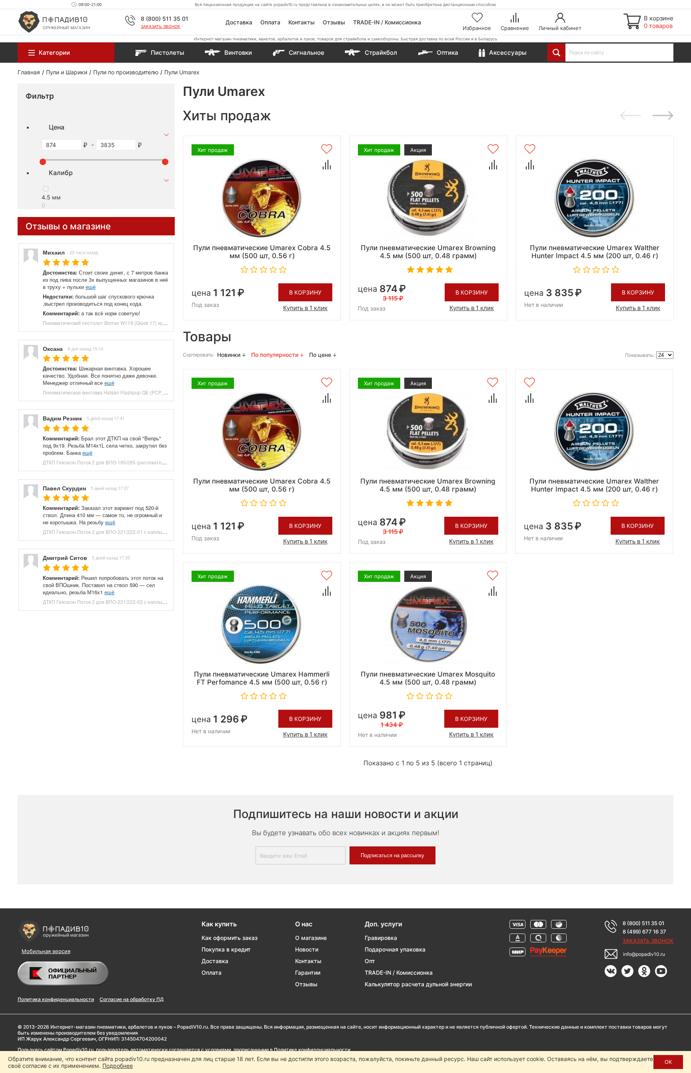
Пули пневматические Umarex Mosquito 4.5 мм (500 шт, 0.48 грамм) (428, 678)
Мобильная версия (46, 951)
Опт (370, 961)
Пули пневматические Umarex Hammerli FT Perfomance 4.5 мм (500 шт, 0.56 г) (262, 678)
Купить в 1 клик (305, 308)
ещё (91, 287)
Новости (306, 949)
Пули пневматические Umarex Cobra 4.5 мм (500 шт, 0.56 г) (262, 252)
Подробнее (117, 1065)
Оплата (270, 22)
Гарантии (307, 972)
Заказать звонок (160, 26)
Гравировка (381, 937)
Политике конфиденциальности (312, 1050)
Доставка (239, 22)
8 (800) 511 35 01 (164, 18)
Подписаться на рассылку (392, 855)
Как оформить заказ (230, 937)
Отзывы (334, 22)
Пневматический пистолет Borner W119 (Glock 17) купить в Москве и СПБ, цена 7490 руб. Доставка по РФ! (163, 322)
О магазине (311, 937)
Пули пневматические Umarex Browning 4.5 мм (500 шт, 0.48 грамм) (428, 252)
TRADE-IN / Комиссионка (387, 22)
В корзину (305, 292)
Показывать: (639, 355)
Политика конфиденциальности (56, 999)
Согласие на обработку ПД (132, 999)
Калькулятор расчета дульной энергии (418, 984)
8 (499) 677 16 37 (644, 931)
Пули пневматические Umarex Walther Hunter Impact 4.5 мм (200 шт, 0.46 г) (594, 252)
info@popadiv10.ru (644, 954)
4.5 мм (51, 197)
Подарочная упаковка (395, 949)
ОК (668, 1062)
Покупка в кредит (226, 949)
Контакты (301, 22)
